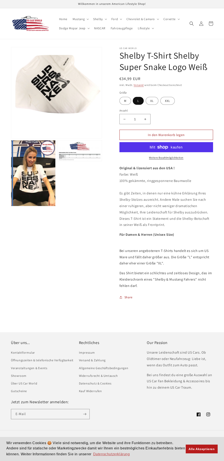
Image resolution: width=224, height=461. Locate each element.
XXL (167, 101)
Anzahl (123, 110)
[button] (80, 19)
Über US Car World (24, 383)
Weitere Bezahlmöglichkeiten (166, 157)
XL (152, 101)
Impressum (87, 352)
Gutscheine (19, 391)
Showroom (18, 376)
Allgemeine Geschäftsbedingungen (103, 368)
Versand (139, 85)
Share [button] (128, 297)
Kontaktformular (23, 352)
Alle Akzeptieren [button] (202, 449)
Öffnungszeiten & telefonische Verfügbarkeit (42, 360)
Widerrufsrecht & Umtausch (98, 376)
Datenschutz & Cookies (95, 383)
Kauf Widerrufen (90, 391)
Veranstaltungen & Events (29, 368)
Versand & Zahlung (92, 360)
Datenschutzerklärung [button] (111, 454)
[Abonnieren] (84, 414)
